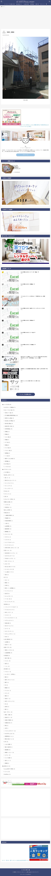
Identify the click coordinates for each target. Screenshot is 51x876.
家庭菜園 (7, 749)
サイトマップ (35, 872)
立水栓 (7, 585)
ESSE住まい (8, 507)
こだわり (7, 563)
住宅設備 (7, 655)
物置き (7, 582)
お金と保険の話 (8, 639)
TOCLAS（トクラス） (10, 558)
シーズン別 (7, 404)
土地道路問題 (8, 652)
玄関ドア (7, 698)
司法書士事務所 (9, 520)
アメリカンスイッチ (9, 609)
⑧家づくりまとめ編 (10, 458)
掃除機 (7, 763)
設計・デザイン (8, 712)
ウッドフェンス (9, 590)
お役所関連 (8, 526)
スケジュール (7, 493)
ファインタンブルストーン (11, 617)
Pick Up (6, 491)
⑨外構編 (7, 461)
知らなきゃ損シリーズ (10, 566)
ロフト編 (7, 442)
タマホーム (8, 536)
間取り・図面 (8, 714)
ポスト (7, 580)
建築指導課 (8, 528)
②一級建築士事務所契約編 (11, 415)
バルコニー (8, 671)
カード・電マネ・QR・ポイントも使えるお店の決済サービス (15, 860)
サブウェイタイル (9, 620)
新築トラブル (7, 647)
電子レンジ (8, 760)
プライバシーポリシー (21, 872)
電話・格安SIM (8, 747)
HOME (14, 872)
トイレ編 (7, 455)
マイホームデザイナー (10, 730)
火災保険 (7, 642)
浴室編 (7, 445)
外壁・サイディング (9, 701)
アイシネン (8, 690)
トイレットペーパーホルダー (11, 606)
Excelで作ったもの (9, 733)
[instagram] (23, 869)
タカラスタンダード (9, 555)
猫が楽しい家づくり (9, 474)
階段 (6, 677)
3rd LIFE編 (7, 463)
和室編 (7, 434)
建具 (7, 682)
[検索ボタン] (1, 1)
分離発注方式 (8, 722)
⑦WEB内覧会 (8, 428)
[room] (24, 869)
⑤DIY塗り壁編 (9, 423)
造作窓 (7, 706)
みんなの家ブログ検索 (9, 768)
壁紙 (7, 695)
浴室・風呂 (8, 658)
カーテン (7, 628)
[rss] (27, 869)
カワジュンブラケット (10, 633)
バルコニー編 (8, 450)
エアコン (7, 755)
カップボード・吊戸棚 (10, 674)
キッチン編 (8, 447)
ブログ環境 (7, 472)
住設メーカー (7, 550)
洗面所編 (7, 453)
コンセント (8, 615)
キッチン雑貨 (8, 757)
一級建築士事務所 (9, 515)
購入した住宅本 (8, 509)
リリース (7, 771)
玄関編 (7, 431)
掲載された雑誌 (8, 501)
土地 (6, 496)
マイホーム (7, 469)
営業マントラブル (9, 650)
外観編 (7, 439)
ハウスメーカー (8, 534)
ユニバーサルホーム (9, 542)
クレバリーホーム (9, 545)
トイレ (7, 666)
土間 (6, 728)
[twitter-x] (21, 869)
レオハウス (8, 539)
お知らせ (7, 766)
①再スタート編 (9, 412)
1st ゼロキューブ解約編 (9, 407)
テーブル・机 (8, 598)
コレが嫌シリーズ (9, 571)
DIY (6, 577)
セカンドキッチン (9, 631)
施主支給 (7, 604)
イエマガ (7, 504)
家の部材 (7, 668)
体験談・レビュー (9, 752)
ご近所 (7, 523)
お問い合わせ (29, 872)
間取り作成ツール (9, 738)
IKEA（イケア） (9, 612)
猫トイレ (7, 477)
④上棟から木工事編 (10, 420)
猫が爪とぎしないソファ (10, 480)
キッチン (7, 660)
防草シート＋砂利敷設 (10, 588)
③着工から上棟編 (9, 418)
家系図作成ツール (9, 736)
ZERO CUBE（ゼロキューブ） (12, 547)
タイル (7, 693)
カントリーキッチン (9, 601)
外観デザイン (8, 717)
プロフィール (25, 154)
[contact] (29, 869)
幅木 (6, 709)
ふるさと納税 (8, 744)
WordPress (7, 774)
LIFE (6, 741)
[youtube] (26, 869)
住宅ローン (8, 644)
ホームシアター (9, 596)
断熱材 (7, 687)
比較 (7, 574)
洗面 (7, 663)
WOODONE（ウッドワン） (11, 553)
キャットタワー (9, 488)
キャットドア (8, 485)
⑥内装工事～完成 (9, 426)
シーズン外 (7, 466)
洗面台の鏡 (8, 623)
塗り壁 (7, 593)
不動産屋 (7, 518)
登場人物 (7, 512)
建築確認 (7, 531)
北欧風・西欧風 (9, 720)
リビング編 (8, 436)
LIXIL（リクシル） (9, 561)
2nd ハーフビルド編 (9, 410)
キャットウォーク (9, 483)
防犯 (6, 725)
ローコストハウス (9, 569)
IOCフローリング (9, 625)
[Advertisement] (25, 17)
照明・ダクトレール (9, 679)
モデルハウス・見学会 (9, 499)
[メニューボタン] (49, 1)
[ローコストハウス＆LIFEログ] (25, 1)
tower (7, 636)
